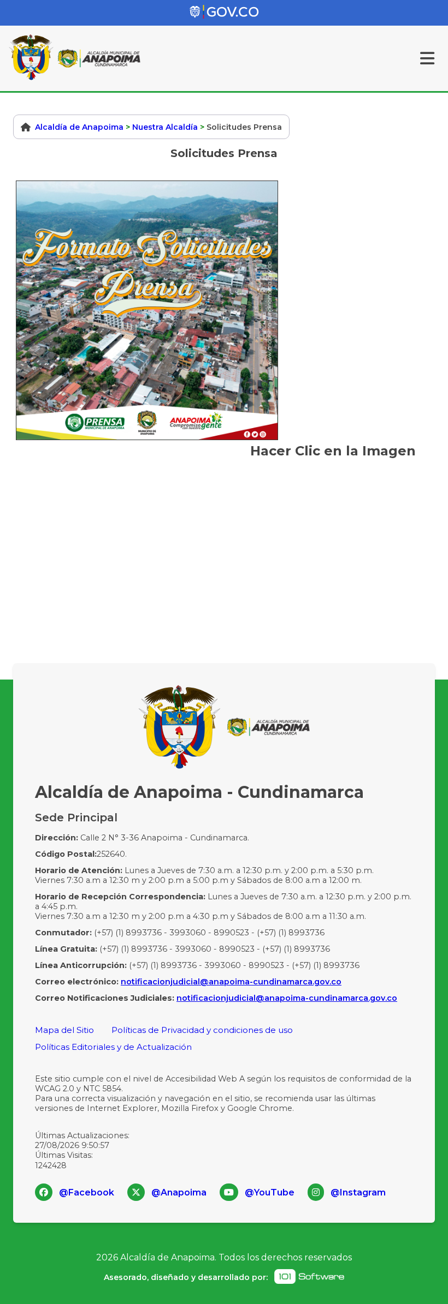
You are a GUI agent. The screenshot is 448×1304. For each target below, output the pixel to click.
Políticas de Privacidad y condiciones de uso (202, 1030)
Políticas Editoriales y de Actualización (113, 1047)
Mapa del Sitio (64, 1030)
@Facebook (86, 1192)
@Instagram (358, 1192)
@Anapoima (179, 1192)
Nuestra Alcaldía (165, 127)
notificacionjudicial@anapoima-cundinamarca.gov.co (231, 982)
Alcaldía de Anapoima (79, 127)
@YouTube (269, 1192)
